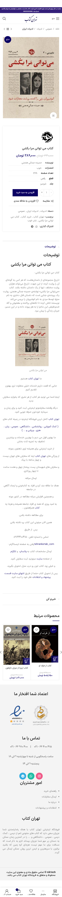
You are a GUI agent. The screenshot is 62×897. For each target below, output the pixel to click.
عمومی (48, 29)
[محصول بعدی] (4, 29)
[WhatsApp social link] (36, 226)
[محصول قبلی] (11, 29)
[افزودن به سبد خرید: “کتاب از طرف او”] (54, 659)
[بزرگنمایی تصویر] (53, 115)
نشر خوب (32, 220)
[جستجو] (4, 18)
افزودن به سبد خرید (25, 192)
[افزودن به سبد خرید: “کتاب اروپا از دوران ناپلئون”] (26, 661)
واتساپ (23, 551)
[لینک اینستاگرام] (39, 776)
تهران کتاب (38, 217)
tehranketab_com (44, 544)
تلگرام (13, 551)
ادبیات (39, 29)
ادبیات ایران (27, 29)
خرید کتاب (26, 217)
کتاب (37, 508)
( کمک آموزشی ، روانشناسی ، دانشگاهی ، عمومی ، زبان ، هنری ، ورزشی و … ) (31, 428)
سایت (39, 559)
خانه (57, 29)
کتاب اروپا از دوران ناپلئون (17, 668)
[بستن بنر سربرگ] (4, 3)
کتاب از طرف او (45, 665)
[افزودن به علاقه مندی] (36, 630)
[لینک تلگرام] (32, 226)
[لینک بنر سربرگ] (36, 3)
